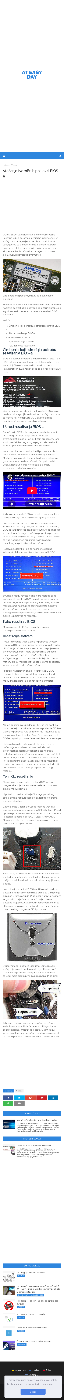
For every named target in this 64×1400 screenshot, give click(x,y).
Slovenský (33, 1375)
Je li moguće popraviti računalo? (31, 1273)
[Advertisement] (32, 33)
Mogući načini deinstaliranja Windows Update (37, 1120)
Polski (48, 1370)
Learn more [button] (48, 1384)
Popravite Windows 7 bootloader (31, 1314)
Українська (20, 1370)
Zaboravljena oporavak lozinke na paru (34, 1341)
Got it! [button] (33, 1392)
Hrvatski (35, 1370)
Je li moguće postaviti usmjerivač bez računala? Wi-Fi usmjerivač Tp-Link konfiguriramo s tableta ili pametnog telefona (38, 1289)
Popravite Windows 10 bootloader (32, 1328)
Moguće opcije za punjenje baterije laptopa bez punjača (37, 1302)
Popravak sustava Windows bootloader (34, 1146)
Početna (6, 165)
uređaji (14, 165)
